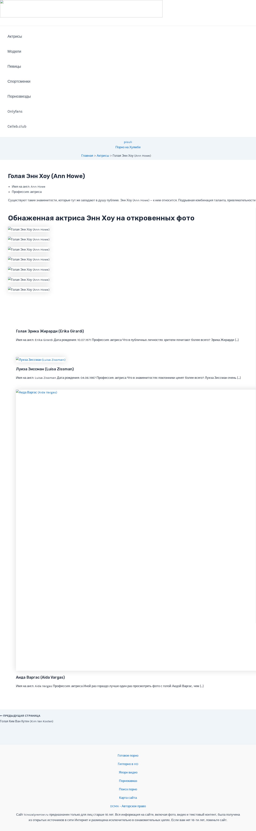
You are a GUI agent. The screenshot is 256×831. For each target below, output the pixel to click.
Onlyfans (14, 111)
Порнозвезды (19, 96)
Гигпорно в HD (128, 764)
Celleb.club (16, 126)
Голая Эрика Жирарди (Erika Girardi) (50, 331)
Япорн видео (128, 772)
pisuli (128, 142)
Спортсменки (18, 81)
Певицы (14, 66)
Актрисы (14, 36)
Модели (14, 51)
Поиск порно (128, 789)
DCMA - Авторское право (128, 806)
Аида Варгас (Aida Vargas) (40, 677)
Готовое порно (128, 755)
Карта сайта (128, 798)
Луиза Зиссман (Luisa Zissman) (45, 369)
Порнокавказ (128, 781)
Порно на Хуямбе (128, 147)
